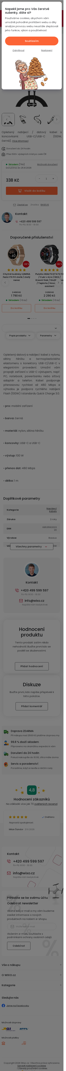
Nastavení (46, 50)
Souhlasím (32, 41)
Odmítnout (18, 50)
